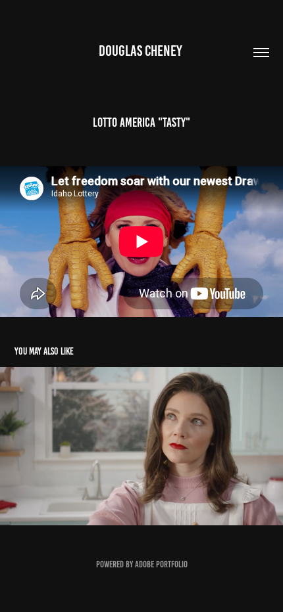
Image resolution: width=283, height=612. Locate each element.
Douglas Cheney (142, 51)
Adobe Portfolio (161, 564)
